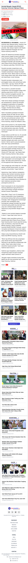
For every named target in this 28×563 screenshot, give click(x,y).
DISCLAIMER (14, 528)
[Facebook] (15, 512)
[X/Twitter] (12, 512)
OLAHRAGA (14, 543)
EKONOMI (14, 541)
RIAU (14, 537)
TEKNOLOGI (14, 545)
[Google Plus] (19, 512)
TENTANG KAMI (14, 522)
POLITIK (14, 539)
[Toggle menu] (2, 1)
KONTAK (14, 530)
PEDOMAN (14, 526)
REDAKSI (14, 524)
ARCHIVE (13, 547)
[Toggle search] (25, 1)
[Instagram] (9, 512)
